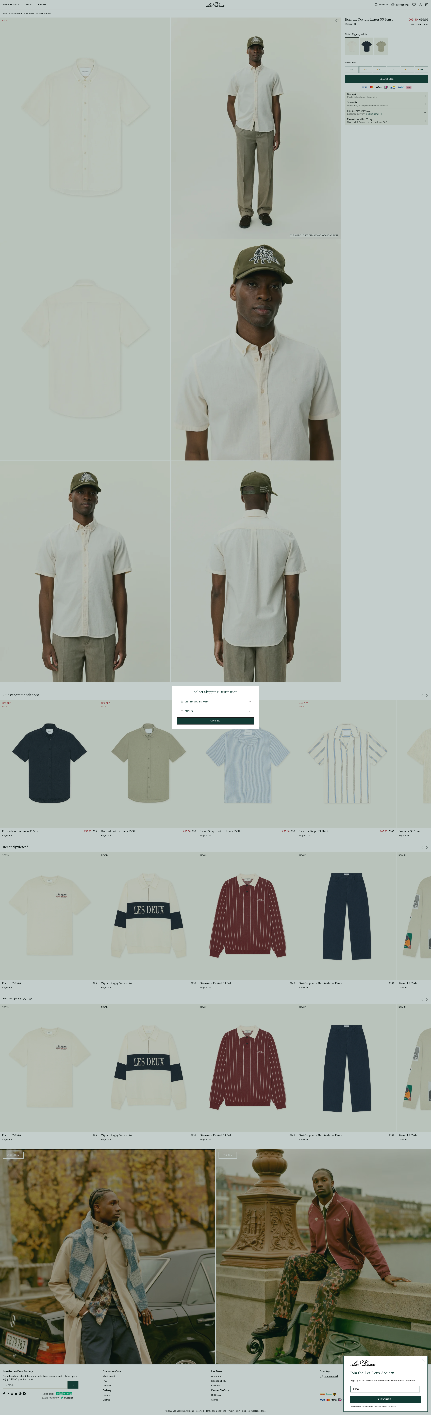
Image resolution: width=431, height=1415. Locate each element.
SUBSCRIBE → (385, 1399)
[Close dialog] (423, 1360)
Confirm (215, 721)
